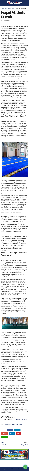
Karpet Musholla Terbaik (10, 8)
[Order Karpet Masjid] (14, 459)
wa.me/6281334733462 (20, 419)
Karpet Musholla (7, 424)
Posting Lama (4, 443)
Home (2, 8)
